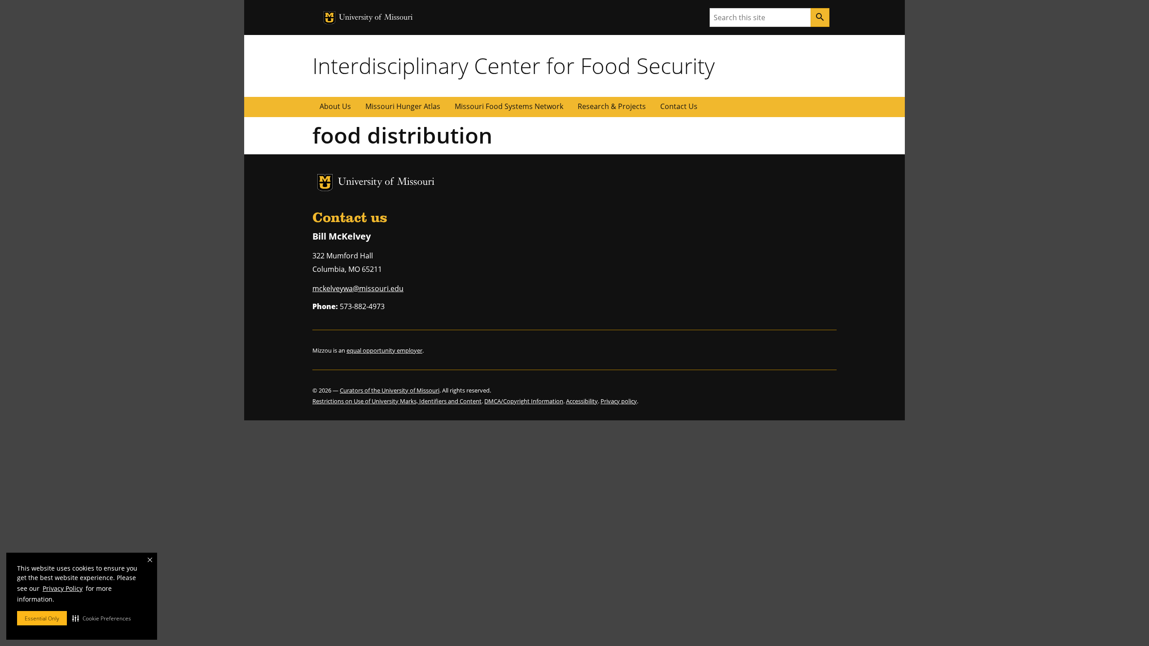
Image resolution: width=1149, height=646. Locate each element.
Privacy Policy (63, 588)
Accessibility (582, 401)
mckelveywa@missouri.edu (357, 288)
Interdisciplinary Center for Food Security (513, 65)
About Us (335, 106)
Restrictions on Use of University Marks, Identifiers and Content (397, 401)
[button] (101, 618)
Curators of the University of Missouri (389, 390)
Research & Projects (612, 106)
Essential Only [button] (42, 618)
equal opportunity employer (384, 350)
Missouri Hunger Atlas (402, 106)
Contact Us (678, 106)
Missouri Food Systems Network (509, 106)
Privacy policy (619, 401)
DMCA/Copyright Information (523, 401)
